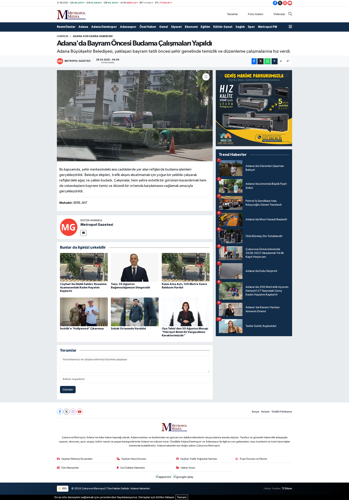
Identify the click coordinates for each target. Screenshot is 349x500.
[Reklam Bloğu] (254, 108)
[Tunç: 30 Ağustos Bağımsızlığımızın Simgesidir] (135, 267)
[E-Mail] (84, 233)
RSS (64, 488)
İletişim (265, 411)
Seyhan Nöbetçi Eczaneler (77, 459)
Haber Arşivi (188, 467)
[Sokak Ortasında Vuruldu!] (135, 311)
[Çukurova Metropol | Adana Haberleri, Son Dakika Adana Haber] (71, 14)
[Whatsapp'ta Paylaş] (267, 61)
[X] (66, 412)
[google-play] (183, 477)
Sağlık (240, 26)
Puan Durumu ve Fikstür (253, 459)
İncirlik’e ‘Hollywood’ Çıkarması (82, 328)
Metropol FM (267, 26)
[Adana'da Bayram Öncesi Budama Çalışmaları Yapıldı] (135, 115)
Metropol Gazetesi (97, 224)
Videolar (279, 14)
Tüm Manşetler (70, 467)
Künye (255, 411)
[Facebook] (60, 412)
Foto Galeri (255, 14)
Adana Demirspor (104, 26)
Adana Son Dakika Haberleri (93, 36)
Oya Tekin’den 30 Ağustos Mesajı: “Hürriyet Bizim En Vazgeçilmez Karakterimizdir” (185, 332)
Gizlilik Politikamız (282, 411)
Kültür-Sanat (222, 26)
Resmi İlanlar (66, 26)
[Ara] (290, 14)
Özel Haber (147, 26)
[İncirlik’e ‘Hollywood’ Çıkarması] (84, 311)
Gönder (68, 389)
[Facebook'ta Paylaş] (254, 61)
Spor (251, 26)
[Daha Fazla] (275, 61)
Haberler (62, 36)
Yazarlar (232, 14)
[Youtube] (80, 412)
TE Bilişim (287, 488)
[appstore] (164, 477)
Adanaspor (128, 26)
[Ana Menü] (290, 27)
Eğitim (205, 26)
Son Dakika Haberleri (132, 467)
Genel (163, 26)
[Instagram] (73, 412)
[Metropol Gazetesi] (68, 227)
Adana (83, 26)
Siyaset (176, 26)
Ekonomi (191, 26)
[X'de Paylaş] (260, 61)
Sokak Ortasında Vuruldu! (128, 328)
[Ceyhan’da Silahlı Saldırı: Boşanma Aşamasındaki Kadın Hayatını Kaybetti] (84, 267)
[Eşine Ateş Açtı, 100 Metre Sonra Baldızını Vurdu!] (186, 267)
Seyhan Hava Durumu (133, 459)
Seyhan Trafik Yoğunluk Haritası (198, 459)
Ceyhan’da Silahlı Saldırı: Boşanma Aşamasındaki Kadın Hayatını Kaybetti (83, 287)
